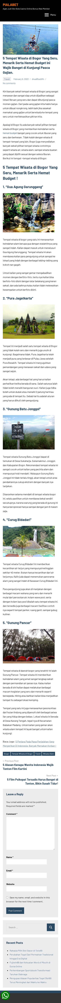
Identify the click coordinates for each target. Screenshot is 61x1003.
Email (9, 870)
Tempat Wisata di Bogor (22, 753)
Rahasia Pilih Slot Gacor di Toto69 (26, 950)
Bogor (6, 753)
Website (10, 884)
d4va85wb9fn (38, 79)
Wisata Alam (48, 753)
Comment (11, 814)
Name (9, 857)
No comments (9, 83)
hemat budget (10, 133)
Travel (7, 79)
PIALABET (10, 5)
